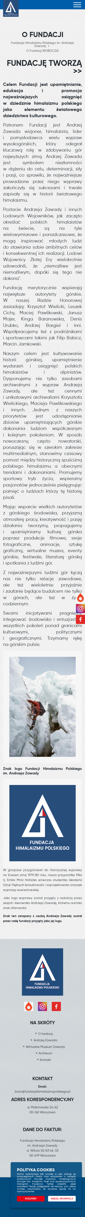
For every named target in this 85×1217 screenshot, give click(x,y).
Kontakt (45, 1060)
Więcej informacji (62, 1198)
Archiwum (45, 1053)
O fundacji (45, 1034)
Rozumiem (31, 1198)
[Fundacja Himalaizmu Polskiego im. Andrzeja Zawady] (11, 4)
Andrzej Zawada (45, 1040)
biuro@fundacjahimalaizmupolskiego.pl (42, 1091)
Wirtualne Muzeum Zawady (45, 1047)
